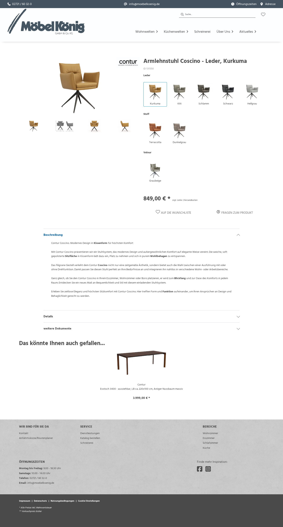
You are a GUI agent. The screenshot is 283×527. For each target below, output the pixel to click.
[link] (20, 4)
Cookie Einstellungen (89, 500)
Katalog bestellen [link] (90, 438)
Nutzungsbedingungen (62, 500)
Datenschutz (40, 500)
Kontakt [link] (23, 433)
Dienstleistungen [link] (90, 433)
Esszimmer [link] (209, 438)
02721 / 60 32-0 (38, 478)
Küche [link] (206, 448)
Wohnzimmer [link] (210, 433)
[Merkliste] (263, 14)
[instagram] (208, 469)
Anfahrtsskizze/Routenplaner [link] (36, 438)
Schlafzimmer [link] (210, 443)
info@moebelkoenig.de (40, 483)
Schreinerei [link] (86, 443)
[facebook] (199, 469)
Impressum (24, 500)
